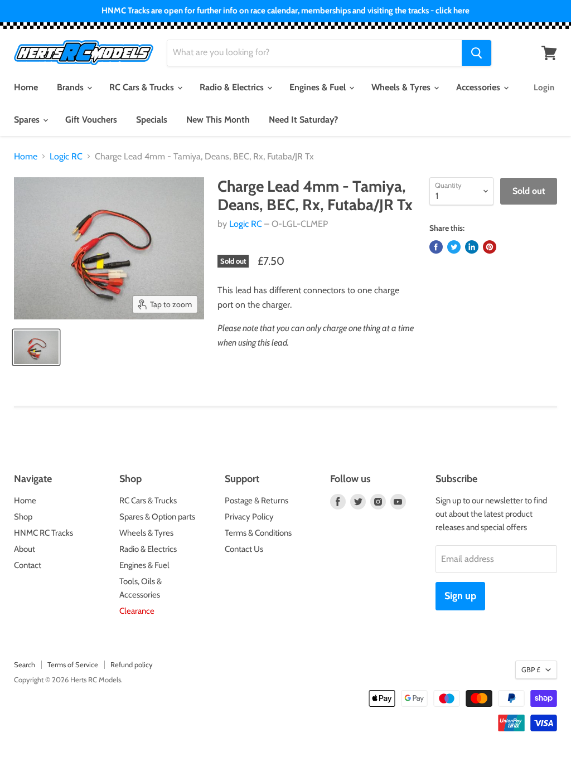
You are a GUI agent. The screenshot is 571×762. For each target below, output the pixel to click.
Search (24, 664)
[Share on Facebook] (436, 247)
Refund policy (131, 664)
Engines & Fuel (318, 87)
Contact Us (244, 549)
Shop (23, 517)
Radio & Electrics (233, 87)
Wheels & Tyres (402, 87)
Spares (28, 119)
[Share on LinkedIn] (471, 247)
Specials (151, 119)
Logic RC (66, 157)
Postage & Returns (256, 501)
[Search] (476, 53)
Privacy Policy (249, 517)
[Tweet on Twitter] (454, 247)
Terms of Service (72, 664)
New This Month (218, 119)
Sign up (460, 596)
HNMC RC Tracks (43, 533)
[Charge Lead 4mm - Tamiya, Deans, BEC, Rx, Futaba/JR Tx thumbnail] (36, 347)
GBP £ (530, 669)
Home (26, 87)
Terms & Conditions (258, 533)
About (24, 549)
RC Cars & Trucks (142, 87)
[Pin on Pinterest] (489, 247)
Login (544, 87)
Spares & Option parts (157, 517)
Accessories (479, 87)
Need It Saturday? (303, 119)
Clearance (136, 611)
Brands (71, 87)
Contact (27, 565)
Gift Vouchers (91, 119)
